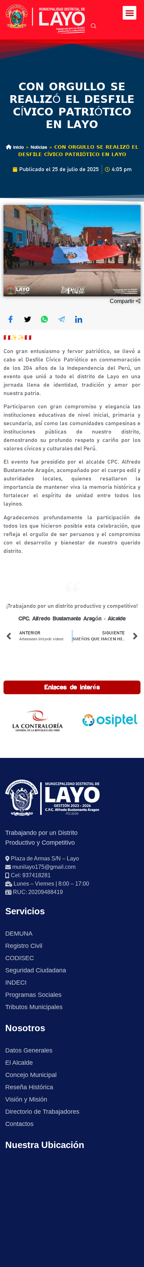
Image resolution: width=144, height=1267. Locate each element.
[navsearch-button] (93, 26)
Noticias (39, 147)
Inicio (17, 147)
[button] (129, 13)
